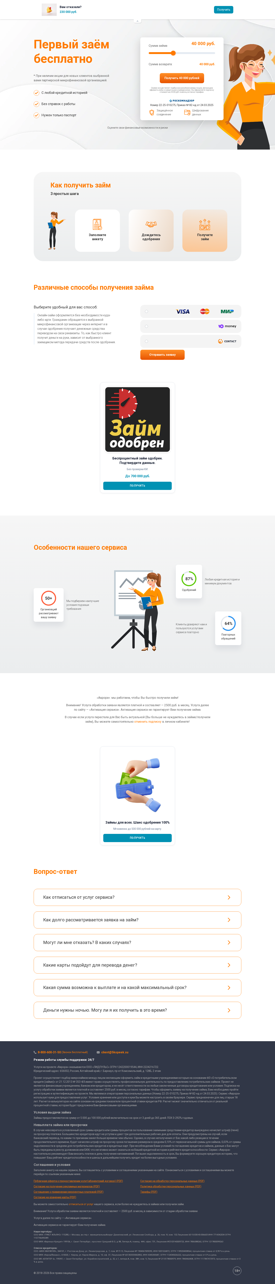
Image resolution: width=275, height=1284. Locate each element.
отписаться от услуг (81, 1204)
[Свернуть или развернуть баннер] (137, 21)
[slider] (173, 53)
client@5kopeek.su (114, 1052)
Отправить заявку (162, 354)
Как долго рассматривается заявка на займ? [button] (90, 919)
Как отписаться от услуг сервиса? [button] (78, 897)
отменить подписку (147, 721)
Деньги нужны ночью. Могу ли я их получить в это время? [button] (105, 1010)
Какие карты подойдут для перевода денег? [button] (90, 965)
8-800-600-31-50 (63, 1052)
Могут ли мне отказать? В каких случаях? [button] (87, 942)
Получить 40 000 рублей (181, 78)
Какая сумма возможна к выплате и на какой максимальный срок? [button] (115, 987)
